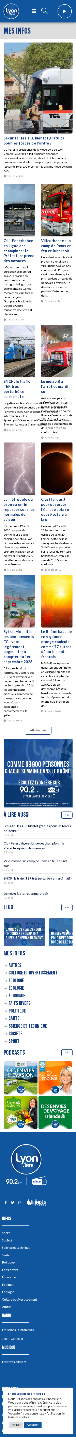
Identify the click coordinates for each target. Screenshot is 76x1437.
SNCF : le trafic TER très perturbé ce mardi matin (38, 878)
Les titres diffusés (14, 1362)
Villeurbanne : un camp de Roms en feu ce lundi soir (56, 245)
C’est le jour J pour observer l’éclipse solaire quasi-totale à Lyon (55, 509)
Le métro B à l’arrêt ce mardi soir (55, 386)
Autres (15, 965)
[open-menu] (34, 11)
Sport (14, 1041)
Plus (67, 815)
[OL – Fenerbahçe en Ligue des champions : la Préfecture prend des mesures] (19, 210)
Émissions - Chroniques (18, 1330)
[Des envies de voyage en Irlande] (55, 1113)
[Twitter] (12, 1202)
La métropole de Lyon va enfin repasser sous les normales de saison (19, 509)
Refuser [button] (16, 1424)
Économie (17, 996)
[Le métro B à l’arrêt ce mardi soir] (57, 351)
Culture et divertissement (33, 973)
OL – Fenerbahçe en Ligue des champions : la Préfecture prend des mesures (19, 250)
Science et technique (28, 1026)
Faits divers (20, 1003)
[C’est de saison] (21, 1113)
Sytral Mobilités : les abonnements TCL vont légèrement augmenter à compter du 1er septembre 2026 (19, 646)
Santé (14, 1018)
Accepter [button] (33, 1424)
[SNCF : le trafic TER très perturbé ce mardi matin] (19, 351)
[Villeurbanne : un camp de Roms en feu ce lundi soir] (57, 210)
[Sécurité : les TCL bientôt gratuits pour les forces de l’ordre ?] (38, 88)
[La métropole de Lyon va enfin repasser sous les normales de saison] (19, 468)
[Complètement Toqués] (55, 1078)
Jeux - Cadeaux (12, 1338)
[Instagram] (19, 1202)
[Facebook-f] (5, 1202)
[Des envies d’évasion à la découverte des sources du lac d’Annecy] (21, 1078)
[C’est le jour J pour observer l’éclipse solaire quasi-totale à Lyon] (57, 468)
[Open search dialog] (44, 11)
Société (15, 1034)
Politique (17, 1011)
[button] (68, 932)
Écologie (16, 981)
